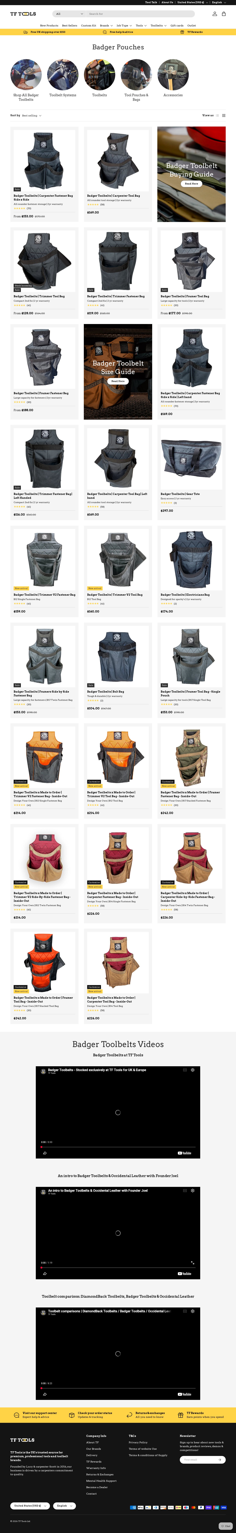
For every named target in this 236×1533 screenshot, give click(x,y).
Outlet (191, 25)
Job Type (122, 25)
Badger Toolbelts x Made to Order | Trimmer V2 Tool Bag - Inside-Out (111, 794)
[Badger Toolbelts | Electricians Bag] (191, 559)
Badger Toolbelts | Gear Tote (180, 494)
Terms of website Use (143, 1448)
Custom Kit (88, 25)
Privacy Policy (138, 1442)
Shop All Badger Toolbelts (26, 97)
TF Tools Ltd (24, 1521)
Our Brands (93, 1448)
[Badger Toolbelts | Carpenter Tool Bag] (118, 160)
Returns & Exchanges (100, 1474)
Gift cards (177, 25)
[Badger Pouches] (136, 74)
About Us (167, 2)
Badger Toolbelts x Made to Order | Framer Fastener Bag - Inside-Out (190, 794)
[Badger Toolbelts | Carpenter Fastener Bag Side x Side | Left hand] (191, 358)
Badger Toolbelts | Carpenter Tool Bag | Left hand (117, 496)
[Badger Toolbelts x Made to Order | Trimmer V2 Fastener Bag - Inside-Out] (44, 757)
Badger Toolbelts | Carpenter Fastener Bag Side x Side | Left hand (190, 395)
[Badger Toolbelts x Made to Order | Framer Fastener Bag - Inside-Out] (191, 757)
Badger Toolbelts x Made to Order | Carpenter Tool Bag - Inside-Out (111, 999)
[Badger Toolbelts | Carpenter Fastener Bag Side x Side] (44, 160)
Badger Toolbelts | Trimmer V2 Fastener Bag (44, 594)
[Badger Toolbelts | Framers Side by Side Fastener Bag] (44, 656)
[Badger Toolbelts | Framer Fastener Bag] (44, 358)
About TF (92, 1442)
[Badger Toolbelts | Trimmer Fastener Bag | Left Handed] (44, 459)
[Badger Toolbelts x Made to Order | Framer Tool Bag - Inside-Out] (44, 962)
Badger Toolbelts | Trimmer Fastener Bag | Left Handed (43, 496)
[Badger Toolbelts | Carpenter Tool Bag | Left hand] (118, 459)
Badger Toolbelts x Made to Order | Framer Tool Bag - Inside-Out (43, 999)
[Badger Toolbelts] (26, 74)
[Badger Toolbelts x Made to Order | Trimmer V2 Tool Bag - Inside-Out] (118, 757)
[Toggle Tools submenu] (145, 26)
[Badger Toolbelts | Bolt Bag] (118, 656)
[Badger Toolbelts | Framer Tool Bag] (191, 261)
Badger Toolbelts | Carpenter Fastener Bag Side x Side (43, 197)
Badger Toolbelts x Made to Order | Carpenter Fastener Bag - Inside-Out (112, 895)
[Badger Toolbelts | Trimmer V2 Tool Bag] (118, 559)
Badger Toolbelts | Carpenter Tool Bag (113, 195)
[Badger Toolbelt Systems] (63, 74)
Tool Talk (151, 2)
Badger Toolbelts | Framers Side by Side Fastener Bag (41, 693)
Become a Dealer (97, 1487)
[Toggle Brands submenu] (112, 26)
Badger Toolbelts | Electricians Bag (185, 594)
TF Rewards (93, 1461)
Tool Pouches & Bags (136, 97)
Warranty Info (96, 1468)
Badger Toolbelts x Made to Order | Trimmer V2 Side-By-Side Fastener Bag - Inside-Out (42, 897)
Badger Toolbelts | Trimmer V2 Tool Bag (114, 594)
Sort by (15, 115)
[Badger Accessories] (173, 74)
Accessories (173, 95)
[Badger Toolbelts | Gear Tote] (191, 459)
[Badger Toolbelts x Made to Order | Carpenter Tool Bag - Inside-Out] (118, 962)
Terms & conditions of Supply (148, 1455)
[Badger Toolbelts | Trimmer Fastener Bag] (118, 261)
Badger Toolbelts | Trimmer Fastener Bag (115, 296)
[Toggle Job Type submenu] (131, 26)
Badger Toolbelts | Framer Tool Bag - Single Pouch (190, 693)
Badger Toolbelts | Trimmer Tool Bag (39, 296)
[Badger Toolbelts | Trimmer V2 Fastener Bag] (44, 559)
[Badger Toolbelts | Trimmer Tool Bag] (44, 261)
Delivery (91, 1455)
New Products (49, 25)
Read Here (191, 183)
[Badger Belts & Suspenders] (99, 74)
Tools (139, 25)
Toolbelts (157, 25)
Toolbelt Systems (62, 95)
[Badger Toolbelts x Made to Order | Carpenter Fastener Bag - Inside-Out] (118, 858)
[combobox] (123, 13)
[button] (223, 13)
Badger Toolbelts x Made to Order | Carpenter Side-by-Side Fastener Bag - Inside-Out (188, 897)
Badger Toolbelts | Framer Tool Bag (185, 296)
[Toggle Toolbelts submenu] (165, 26)
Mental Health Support (101, 1480)
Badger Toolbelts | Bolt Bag (105, 691)
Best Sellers (69, 25)
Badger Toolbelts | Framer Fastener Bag (41, 393)
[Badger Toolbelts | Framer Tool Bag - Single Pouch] (191, 656)
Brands (104, 25)
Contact (91, 1493)
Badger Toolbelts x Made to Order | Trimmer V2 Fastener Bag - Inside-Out (40, 794)
